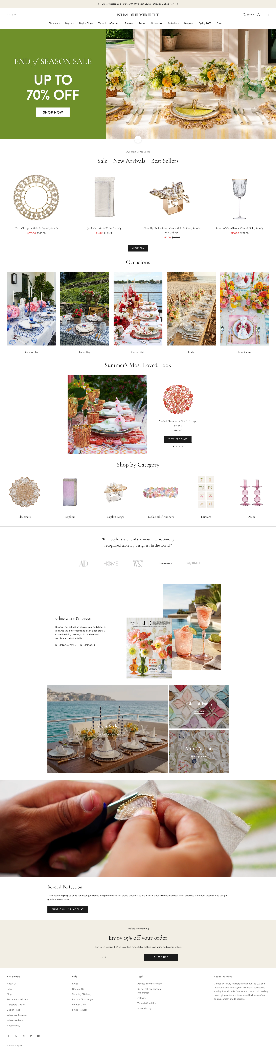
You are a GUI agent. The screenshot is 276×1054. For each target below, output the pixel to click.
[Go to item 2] (110, 563)
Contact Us (78, 989)
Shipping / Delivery (82, 994)
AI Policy (141, 998)
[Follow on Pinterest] (30, 1035)
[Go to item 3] (138, 563)
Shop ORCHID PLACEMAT (68, 909)
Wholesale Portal (15, 1020)
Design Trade (13, 1009)
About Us (11, 983)
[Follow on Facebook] (8, 1035)
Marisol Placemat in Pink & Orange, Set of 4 (178, 423)
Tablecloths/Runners (108, 23)
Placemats (54, 23)
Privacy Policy (144, 1008)
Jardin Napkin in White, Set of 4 (104, 228)
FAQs (75, 983)
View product (177, 439)
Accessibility (13, 1025)
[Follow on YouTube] (38, 1035)
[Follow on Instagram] (23, 1035)
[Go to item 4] (165, 563)
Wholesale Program (17, 1015)
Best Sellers (165, 161)
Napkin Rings (86, 23)
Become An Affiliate (17, 999)
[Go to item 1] (83, 563)
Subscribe (161, 957)
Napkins (69, 23)
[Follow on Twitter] (15, 1035)
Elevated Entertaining (108, 734)
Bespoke (188, 23)
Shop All (138, 248)
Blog (9, 994)
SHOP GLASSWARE (65, 645)
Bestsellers (173, 23)
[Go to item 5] (192, 563)
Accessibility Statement (149, 983)
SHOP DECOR (87, 645)
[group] (138, 84)
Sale (219, 23)
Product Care (79, 1004)
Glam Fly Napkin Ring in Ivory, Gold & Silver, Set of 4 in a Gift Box (171, 230)
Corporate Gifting (16, 1004)
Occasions (156, 23)
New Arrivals (129, 161)
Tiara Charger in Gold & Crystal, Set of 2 (36, 228)
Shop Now (169, 4)
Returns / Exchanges (82, 999)
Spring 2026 (205, 23)
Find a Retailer (79, 1009)
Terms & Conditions (147, 1003)
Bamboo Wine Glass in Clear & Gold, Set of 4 (239, 228)
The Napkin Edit (199, 756)
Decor (142, 23)
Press (9, 989)
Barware (129, 23)
